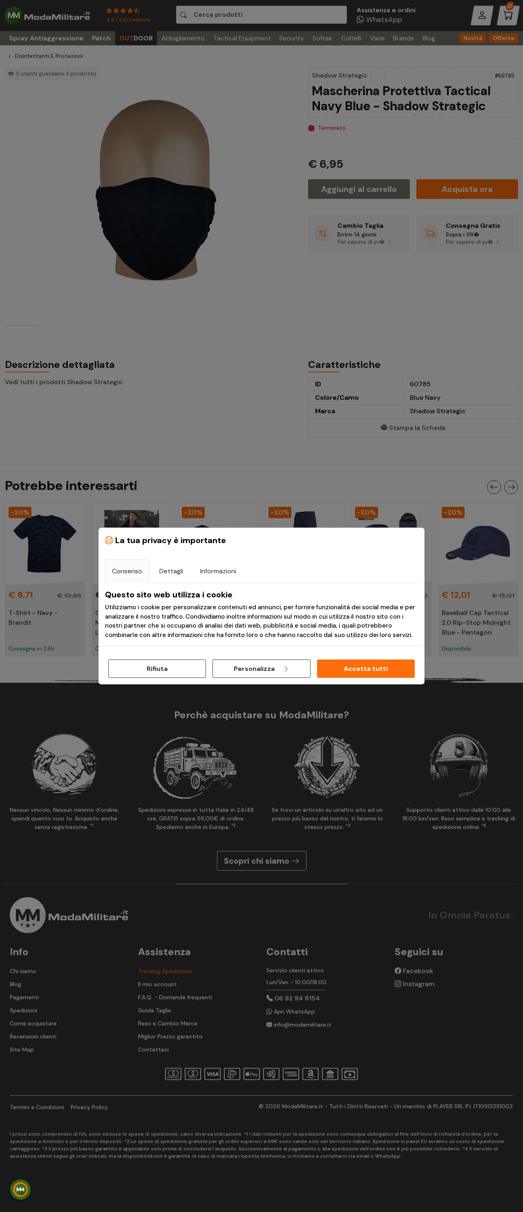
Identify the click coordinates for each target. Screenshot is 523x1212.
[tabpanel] (261, 614)
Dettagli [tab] (171, 571)
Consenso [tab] (127, 571)
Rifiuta (157, 668)
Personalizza (255, 668)
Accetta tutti (366, 668)
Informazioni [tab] (218, 571)
